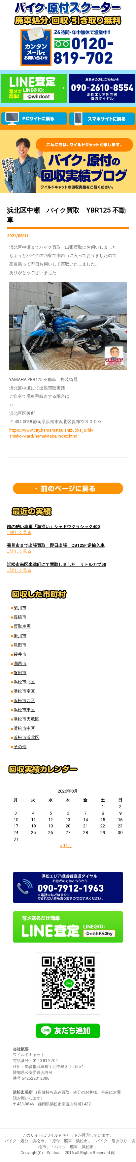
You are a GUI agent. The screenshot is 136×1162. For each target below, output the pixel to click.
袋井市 (20, 654)
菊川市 (20, 607)
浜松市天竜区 (26, 719)
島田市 (20, 645)
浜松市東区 (24, 709)
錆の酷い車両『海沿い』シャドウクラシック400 (53, 526)
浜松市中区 (24, 728)
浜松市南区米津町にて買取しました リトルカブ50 (56, 564)
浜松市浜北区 (26, 737)
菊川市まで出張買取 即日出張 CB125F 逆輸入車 (56, 545)
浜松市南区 (24, 691)
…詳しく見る (19, 532)
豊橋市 (20, 617)
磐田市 (20, 672)
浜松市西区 (24, 700)
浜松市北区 (24, 681)
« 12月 (66, 845)
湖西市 (20, 663)
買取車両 (22, 626)
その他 (20, 746)
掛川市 (20, 635)
